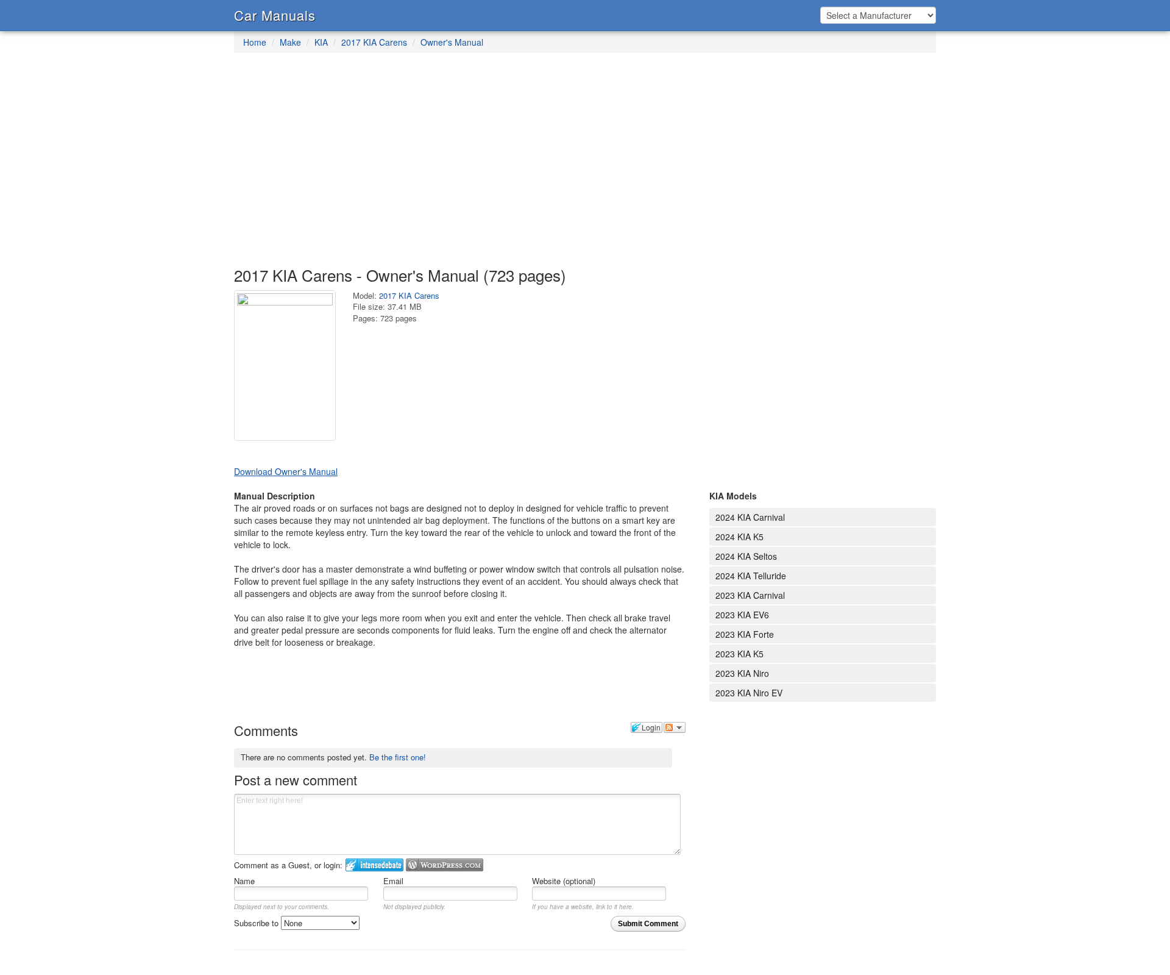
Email (393, 881)
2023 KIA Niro (742, 673)
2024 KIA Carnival (750, 517)
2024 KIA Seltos (746, 556)
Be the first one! (397, 757)
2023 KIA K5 (739, 654)
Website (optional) (563, 881)
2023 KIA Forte (744, 634)
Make (290, 42)
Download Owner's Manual (286, 471)
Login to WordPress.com (444, 865)
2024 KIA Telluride (750, 576)
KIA (321, 42)
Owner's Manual (451, 42)
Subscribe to (257, 923)
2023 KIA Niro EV (748, 693)
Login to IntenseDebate (374, 865)
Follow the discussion (675, 727)
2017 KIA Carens (374, 42)
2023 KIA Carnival (750, 595)
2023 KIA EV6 (742, 615)
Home (254, 42)
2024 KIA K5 (739, 536)
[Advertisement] (585, 165)
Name (244, 881)
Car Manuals (275, 14)
